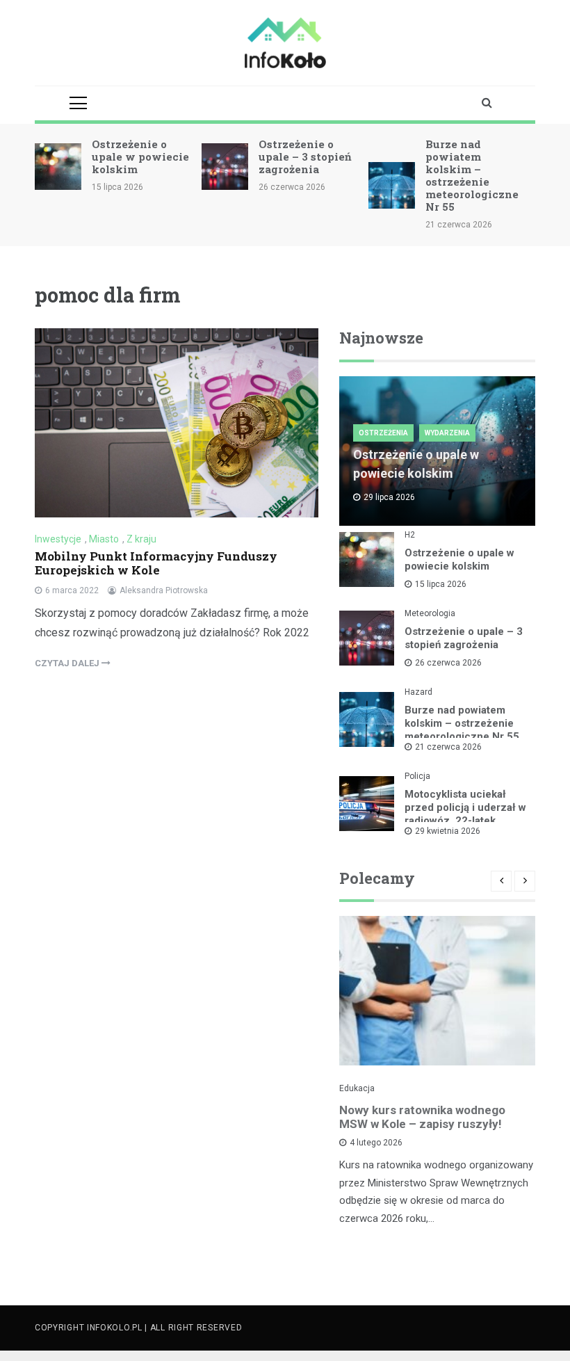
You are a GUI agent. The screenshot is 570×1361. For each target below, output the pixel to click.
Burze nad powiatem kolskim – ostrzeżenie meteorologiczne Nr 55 (472, 175)
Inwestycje (58, 539)
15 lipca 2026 (440, 584)
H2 (410, 535)
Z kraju (141, 539)
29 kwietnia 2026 (447, 831)
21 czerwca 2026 (448, 747)
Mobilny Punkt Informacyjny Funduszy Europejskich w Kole (156, 563)
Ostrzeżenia (383, 433)
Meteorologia (430, 613)
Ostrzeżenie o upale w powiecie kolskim (140, 156)
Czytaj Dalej (68, 663)
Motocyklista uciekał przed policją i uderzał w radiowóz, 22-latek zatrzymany (465, 814)
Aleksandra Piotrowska (164, 590)
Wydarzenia (447, 433)
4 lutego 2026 (376, 1142)
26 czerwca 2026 (448, 663)
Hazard (418, 692)
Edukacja (357, 1088)
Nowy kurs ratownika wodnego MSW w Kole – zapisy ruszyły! (422, 1117)
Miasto (104, 539)
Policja (417, 776)
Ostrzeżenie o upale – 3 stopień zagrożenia (305, 156)
